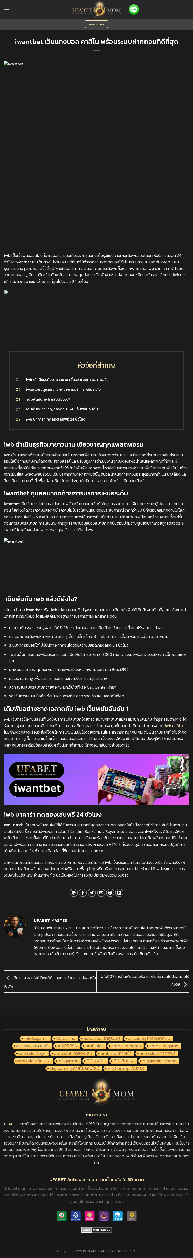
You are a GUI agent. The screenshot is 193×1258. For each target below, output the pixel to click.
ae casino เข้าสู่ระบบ (102, 1039)
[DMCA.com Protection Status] (96, 1229)
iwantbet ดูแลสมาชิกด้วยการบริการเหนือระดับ (63, 389)
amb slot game (163, 1046)
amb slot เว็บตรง (34, 1061)
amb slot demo (126, 1046)
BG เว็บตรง (124, 1061)
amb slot (94, 1046)
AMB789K (67, 1046)
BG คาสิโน (96, 1061)
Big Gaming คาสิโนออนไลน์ (74, 1069)
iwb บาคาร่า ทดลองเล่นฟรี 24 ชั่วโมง (55, 419)
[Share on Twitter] (92, 893)
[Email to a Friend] (101, 893)
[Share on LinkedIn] (119, 893)
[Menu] (7, 9)
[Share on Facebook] (83, 893)
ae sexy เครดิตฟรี (32, 1046)
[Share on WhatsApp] (74, 893)
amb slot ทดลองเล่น (73, 1054)
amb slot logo (32, 1054)
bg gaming (68, 1061)
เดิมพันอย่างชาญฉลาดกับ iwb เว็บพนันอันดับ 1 (63, 409)
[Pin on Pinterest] (110, 893)
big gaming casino (160, 1061)
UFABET (11, 1124)
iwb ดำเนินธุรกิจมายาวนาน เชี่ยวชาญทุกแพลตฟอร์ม (67, 379)
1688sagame (36, 1039)
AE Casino (65, 1039)
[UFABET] (96, 9)
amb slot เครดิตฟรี (158, 1054)
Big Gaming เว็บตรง (126, 1069)
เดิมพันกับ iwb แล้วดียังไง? (48, 399)
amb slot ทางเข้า (116, 1054)
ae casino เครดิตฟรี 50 (149, 1039)
